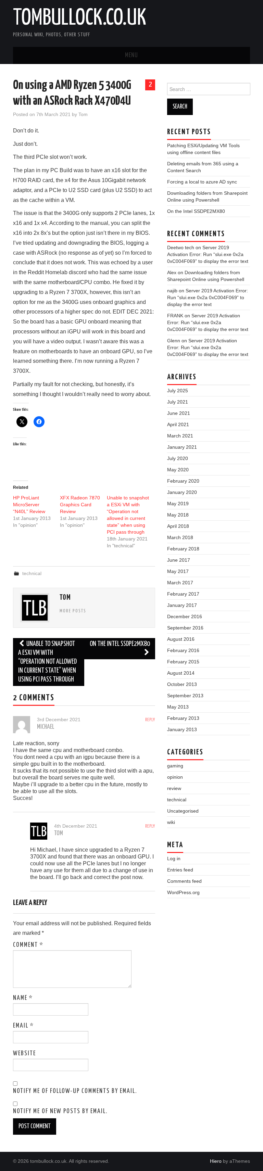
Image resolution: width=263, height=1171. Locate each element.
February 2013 (183, 718)
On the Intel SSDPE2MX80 (120, 644)
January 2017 (182, 605)
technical (31, 573)
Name (23, 998)
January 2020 (182, 492)
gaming (175, 765)
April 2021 (178, 424)
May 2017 (178, 571)
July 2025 (177, 390)
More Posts (73, 611)
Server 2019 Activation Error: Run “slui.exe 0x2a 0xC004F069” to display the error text (207, 254)
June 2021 (178, 413)
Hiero (216, 1161)
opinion (175, 777)
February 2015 (183, 661)
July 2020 (177, 458)
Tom (83, 114)
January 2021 (182, 447)
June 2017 (178, 560)
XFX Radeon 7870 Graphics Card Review (80, 504)
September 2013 (185, 695)
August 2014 (181, 673)
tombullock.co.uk (79, 18)
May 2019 (178, 503)
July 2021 (177, 402)
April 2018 (178, 526)
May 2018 (178, 515)
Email (23, 1026)
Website (24, 1054)
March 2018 (180, 537)
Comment (28, 945)
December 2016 (184, 616)
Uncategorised (183, 811)
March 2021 (180, 435)
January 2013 (182, 729)
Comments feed (184, 881)
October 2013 (182, 684)
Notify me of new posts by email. (60, 1111)
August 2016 (181, 639)
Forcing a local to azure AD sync (202, 181)
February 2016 (183, 650)
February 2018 (183, 548)
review (174, 788)
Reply (150, 719)
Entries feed (180, 870)
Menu (131, 55)
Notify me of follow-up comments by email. (75, 1091)
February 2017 (183, 594)
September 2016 (185, 628)
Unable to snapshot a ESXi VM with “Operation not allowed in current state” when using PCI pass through (47, 662)
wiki (171, 822)
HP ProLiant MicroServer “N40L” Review (29, 504)
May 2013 (178, 707)
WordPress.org (183, 892)
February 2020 (183, 481)
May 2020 (178, 469)
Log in (173, 858)
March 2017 (180, 582)
